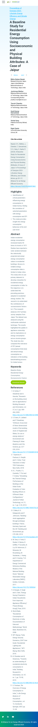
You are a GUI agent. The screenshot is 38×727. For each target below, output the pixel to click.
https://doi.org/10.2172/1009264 (24, 587)
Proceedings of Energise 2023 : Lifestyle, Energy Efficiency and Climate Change (18, 13)
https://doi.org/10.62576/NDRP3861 (23, 186)
